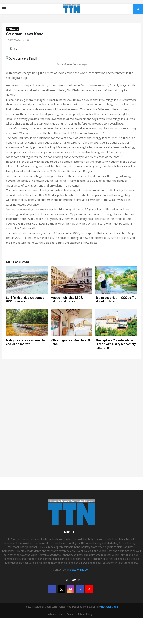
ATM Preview (12, 29)
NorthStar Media (109, 606)
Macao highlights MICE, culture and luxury (67, 299)
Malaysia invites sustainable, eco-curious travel (25, 342)
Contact (71, 614)
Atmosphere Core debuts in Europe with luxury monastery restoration (115, 344)
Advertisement (55, 614)
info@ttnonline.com (78, 569)
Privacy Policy (85, 614)
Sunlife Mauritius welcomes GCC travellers (25, 299)
